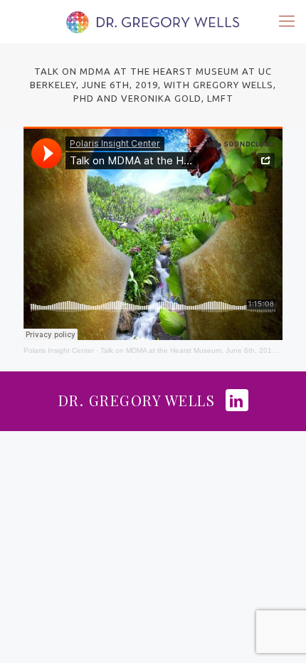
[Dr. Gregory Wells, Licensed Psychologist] (153, 21)
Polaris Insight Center (58, 350)
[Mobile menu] (287, 21)
